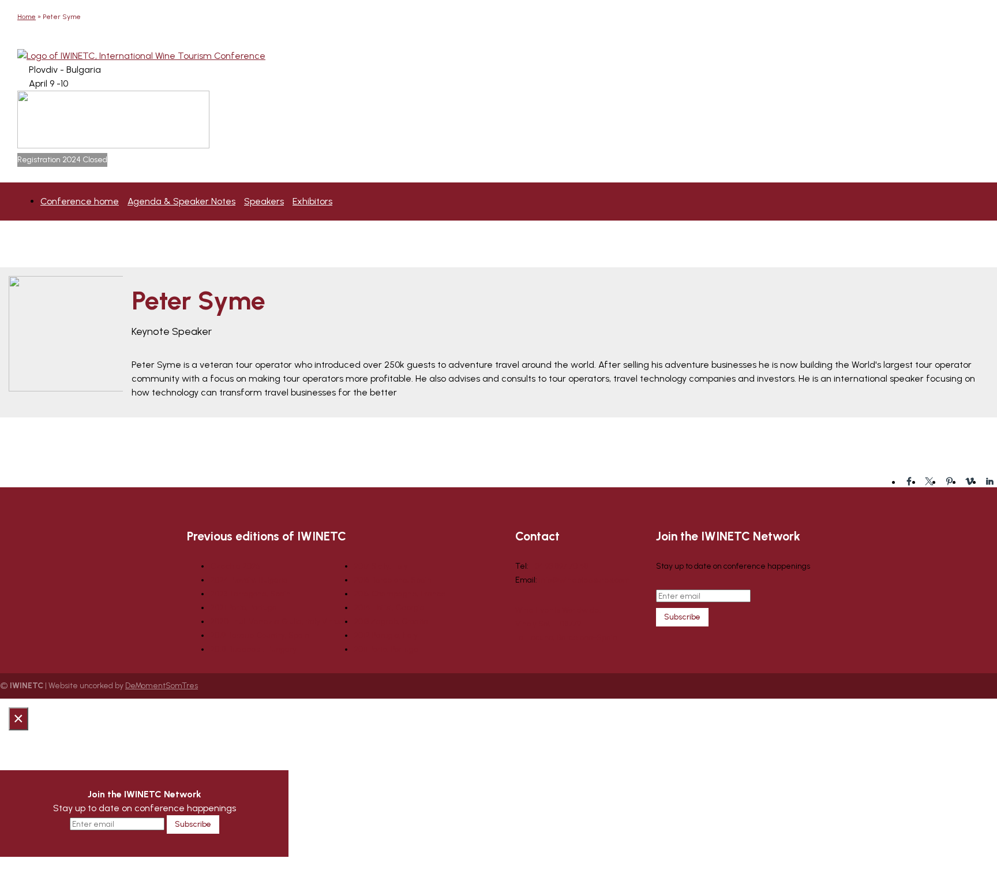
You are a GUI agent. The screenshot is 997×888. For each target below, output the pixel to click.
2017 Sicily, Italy (381, 566)
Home (26, 17)
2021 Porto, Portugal (244, 608)
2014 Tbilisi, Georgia (389, 608)
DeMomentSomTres (161, 686)
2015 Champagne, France (400, 594)
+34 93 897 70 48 (559, 566)
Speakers (264, 201)
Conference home (79, 201)
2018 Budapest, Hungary (253, 649)
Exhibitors (312, 201)
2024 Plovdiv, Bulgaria (249, 580)
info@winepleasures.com (584, 580)
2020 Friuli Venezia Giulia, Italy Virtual (278, 621)
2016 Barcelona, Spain (393, 580)
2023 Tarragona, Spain (250, 594)
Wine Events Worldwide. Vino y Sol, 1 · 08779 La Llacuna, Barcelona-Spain (566, 624)
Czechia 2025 (235, 566)
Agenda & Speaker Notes (181, 201)
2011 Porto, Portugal (387, 649)
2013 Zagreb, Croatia (391, 621)
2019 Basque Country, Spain (259, 635)
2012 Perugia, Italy (386, 635)
